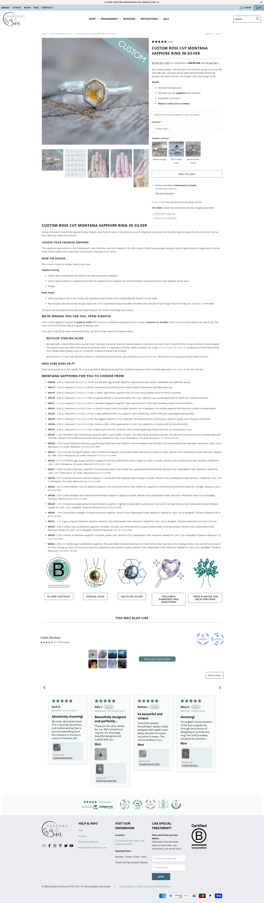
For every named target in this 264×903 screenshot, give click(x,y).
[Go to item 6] (102, 663)
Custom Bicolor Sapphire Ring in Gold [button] (193, 765)
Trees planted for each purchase (205, 598)
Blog (27, 7)
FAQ (36, 7)
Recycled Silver (132, 596)
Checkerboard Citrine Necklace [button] (150, 764)
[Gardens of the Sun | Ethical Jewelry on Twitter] (66, 846)
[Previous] (44, 91)
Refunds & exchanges (166, 218)
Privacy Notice (127, 886)
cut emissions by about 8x (172, 347)
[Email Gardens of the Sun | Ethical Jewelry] (44, 846)
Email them (177, 369)
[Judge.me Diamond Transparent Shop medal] (125, 804)
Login (247, 7)
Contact (47, 7)
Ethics (17, 7)
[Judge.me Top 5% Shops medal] (176, 804)
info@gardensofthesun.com (93, 847)
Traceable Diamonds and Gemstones (169, 599)
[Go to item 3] (112, 654)
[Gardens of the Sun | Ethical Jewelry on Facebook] (49, 846)
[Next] (146, 91)
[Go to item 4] (122, 654)
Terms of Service (144, 886)
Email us (156, 202)
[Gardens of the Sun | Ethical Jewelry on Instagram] (55, 846)
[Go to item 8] (122, 663)
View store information (164, 193)
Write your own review (157, 659)
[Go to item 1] (92, 654)
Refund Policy (163, 886)
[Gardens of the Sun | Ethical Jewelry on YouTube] (71, 846)
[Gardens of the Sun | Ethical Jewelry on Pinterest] (60, 846)
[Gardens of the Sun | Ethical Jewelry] (13, 19)
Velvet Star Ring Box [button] (106, 780)
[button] (94, 19)
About (6, 7)
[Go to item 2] (102, 654)
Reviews (83, 836)
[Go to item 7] (112, 663)
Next (218, 34)
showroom (151, 356)
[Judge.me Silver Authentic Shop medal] (150, 804)
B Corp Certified (58, 596)
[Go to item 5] (92, 663)
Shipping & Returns (89, 841)
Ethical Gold (95, 596)
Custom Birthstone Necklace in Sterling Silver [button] (63, 757)
